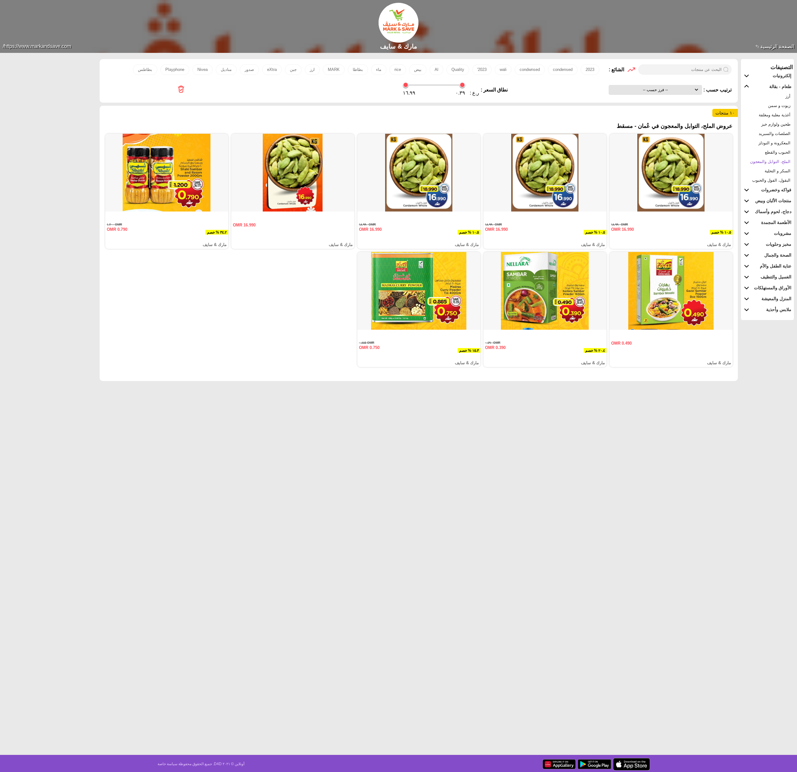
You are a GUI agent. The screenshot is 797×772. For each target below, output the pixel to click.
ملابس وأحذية (778, 309)
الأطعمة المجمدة (776, 222)
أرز (787, 96)
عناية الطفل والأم (775, 265)
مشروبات (782, 233)
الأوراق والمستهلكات (772, 287)
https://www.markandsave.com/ (37, 46)
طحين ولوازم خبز (775, 124)
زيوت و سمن (779, 105)
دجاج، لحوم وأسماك (773, 211)
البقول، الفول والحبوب (771, 180)
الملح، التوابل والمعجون (770, 161)
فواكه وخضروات (776, 189)
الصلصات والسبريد (774, 133)
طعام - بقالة (780, 86)
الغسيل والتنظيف (776, 276)
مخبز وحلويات (778, 244)
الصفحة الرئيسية (776, 46)
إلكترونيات (782, 75)
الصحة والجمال (777, 255)
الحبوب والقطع (777, 152)
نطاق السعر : (494, 89)
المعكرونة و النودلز (774, 143)
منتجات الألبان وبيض (773, 200)
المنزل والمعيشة (776, 298)
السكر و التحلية (777, 171)
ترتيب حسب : (717, 89)
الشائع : (616, 69)
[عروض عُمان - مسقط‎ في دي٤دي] (181, 90)
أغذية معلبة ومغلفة (774, 115)
